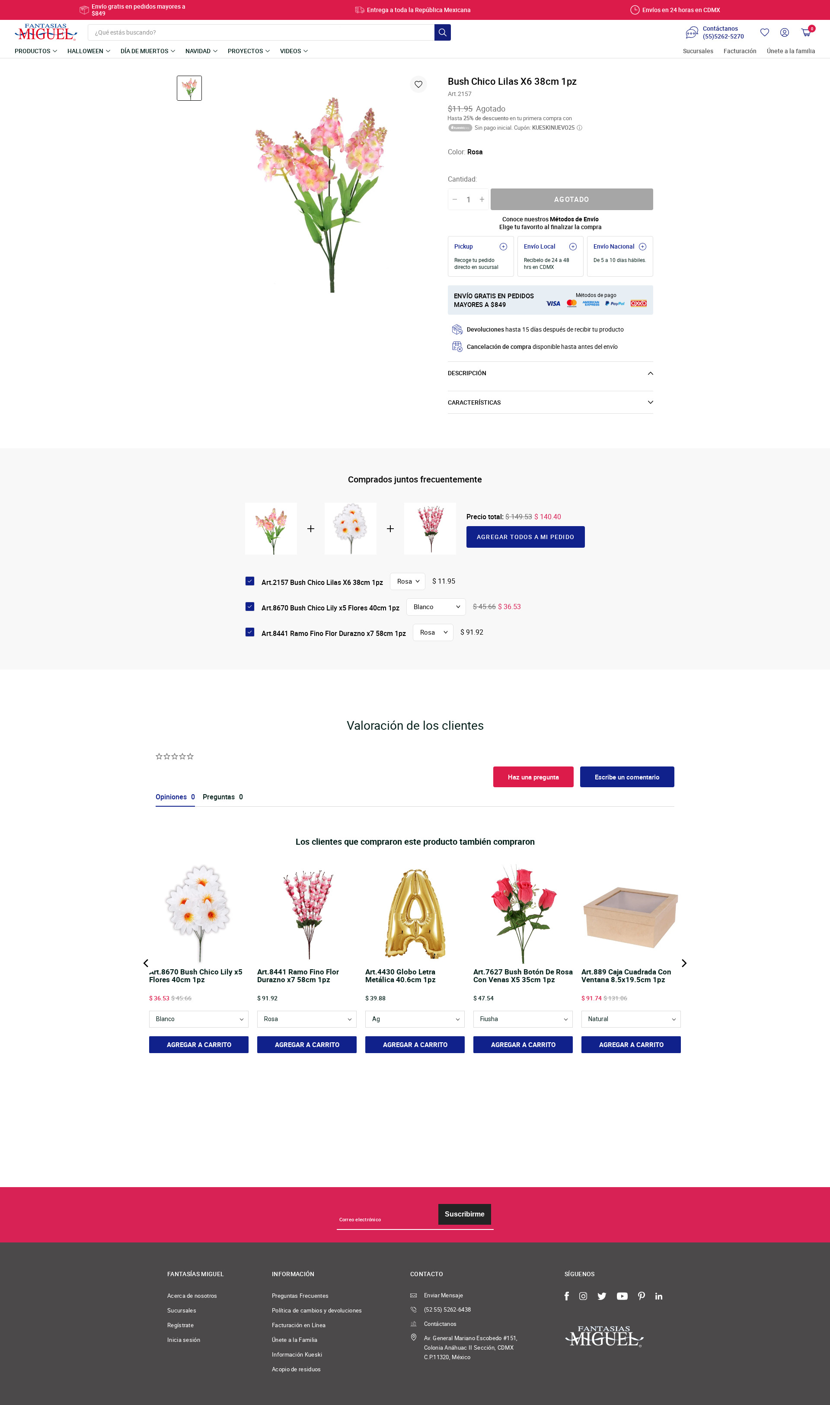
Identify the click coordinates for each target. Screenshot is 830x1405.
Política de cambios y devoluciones (317, 1310)
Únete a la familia (791, 51)
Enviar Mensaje (443, 1295)
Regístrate (180, 1325)
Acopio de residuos (296, 1369)
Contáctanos (440, 1324)
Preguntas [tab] (219, 796)
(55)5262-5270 (723, 36)
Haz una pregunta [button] (533, 777)
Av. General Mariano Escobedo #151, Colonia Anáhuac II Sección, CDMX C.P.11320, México (471, 1347)
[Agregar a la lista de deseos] (418, 84)
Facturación (740, 51)
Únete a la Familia (295, 1340)
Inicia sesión (183, 1340)
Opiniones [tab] (171, 796)
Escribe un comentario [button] (627, 777)
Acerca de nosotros (192, 1296)
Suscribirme (465, 1214)
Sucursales (698, 51)
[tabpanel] (320, 184)
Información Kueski (297, 1354)
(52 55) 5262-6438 (447, 1309)
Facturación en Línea (299, 1325)
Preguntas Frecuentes (300, 1296)
